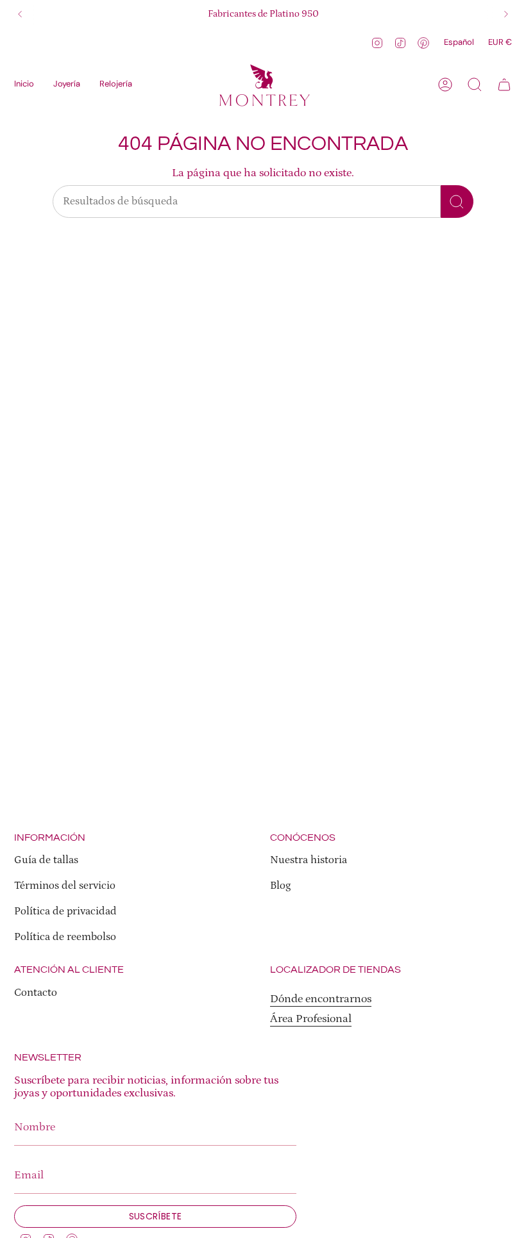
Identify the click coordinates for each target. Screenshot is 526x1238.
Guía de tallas (46, 860)
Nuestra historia (308, 860)
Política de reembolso (65, 937)
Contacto (35, 993)
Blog (280, 886)
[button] (67, 84)
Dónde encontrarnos (320, 999)
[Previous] (20, 14)
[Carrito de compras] (504, 84)
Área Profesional (311, 1018)
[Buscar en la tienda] (457, 201)
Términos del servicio (64, 886)
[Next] (506, 14)
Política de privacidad (65, 911)
